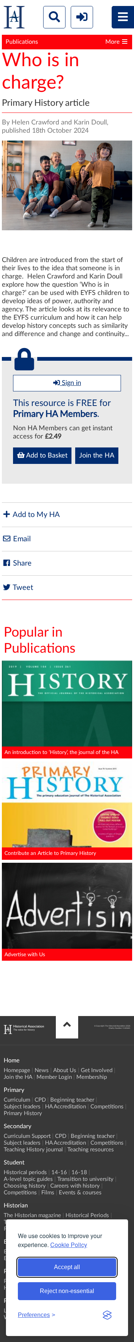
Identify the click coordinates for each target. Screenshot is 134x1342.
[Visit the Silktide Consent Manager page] (107, 1315)
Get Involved (96, 1070)
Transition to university (85, 1179)
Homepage (17, 1070)
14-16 (59, 1172)
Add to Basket (46, 455)
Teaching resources (90, 1149)
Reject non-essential (67, 1291)
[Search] (54, 17)
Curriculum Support (27, 1136)
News (42, 1070)
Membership (91, 1077)
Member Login (54, 1077)
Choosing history (25, 1186)
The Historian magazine (32, 1215)
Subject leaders (22, 1106)
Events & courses (80, 1192)
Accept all (67, 1267)
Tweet (22, 587)
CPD (40, 1100)
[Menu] (123, 17)
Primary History (23, 1113)
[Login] (82, 17)
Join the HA (96, 455)
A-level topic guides (28, 1179)
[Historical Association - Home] (24, 1032)
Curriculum (17, 1100)
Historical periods (25, 1172)
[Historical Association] (14, 19)
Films (47, 1192)
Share (21, 563)
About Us (64, 1070)
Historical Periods (87, 1215)
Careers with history (75, 1186)
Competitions (107, 1106)
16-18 (79, 1172)
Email (21, 539)
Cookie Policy (68, 1244)
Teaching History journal (33, 1149)
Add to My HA (35, 514)
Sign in (70, 383)
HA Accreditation (65, 1106)
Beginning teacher (72, 1100)
